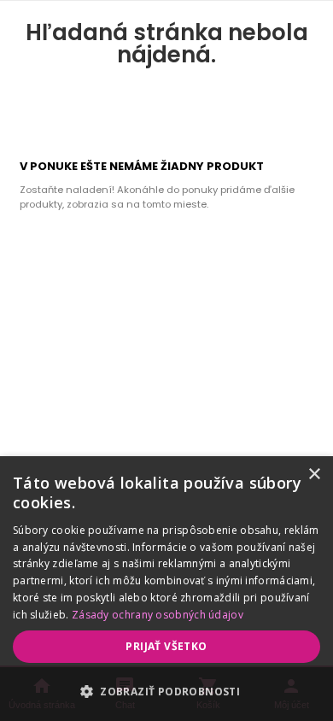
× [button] (313, 474)
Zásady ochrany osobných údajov (157, 614)
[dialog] (166, 588)
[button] (166, 691)
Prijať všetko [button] (166, 646)
